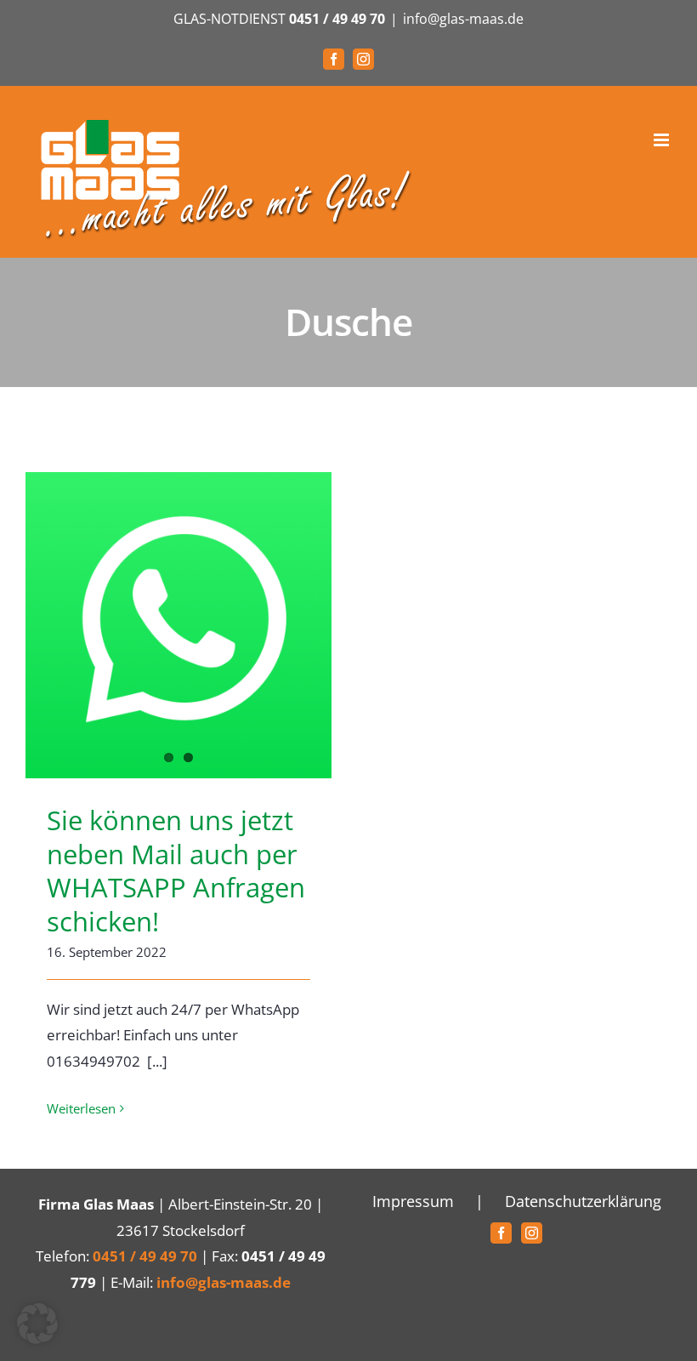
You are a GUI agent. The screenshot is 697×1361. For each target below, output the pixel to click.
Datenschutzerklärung (583, 1201)
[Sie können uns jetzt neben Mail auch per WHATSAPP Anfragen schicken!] (179, 625)
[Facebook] (501, 1233)
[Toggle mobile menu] (663, 140)
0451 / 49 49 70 (337, 18)
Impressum (413, 1201)
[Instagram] (531, 1233)
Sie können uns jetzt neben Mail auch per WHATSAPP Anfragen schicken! (176, 870)
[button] (37, 1323)
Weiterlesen (81, 1108)
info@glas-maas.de (463, 18)
